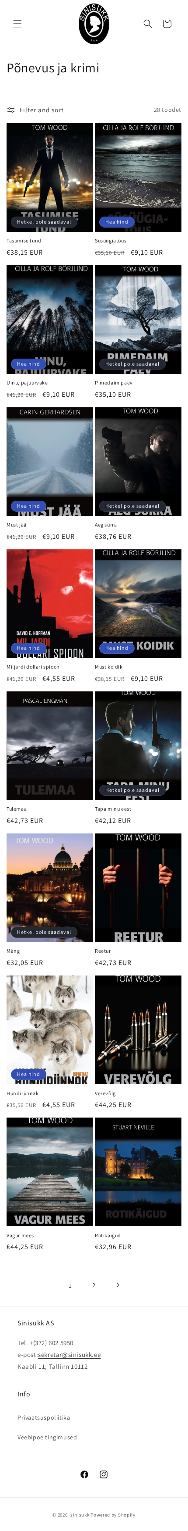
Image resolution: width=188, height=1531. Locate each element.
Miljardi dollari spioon (33, 666)
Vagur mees (20, 1235)
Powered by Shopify (113, 1515)
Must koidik (109, 666)
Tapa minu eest (113, 808)
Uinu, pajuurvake (27, 382)
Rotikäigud (108, 1235)
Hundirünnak (23, 1093)
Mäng (13, 950)
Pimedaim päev (114, 382)
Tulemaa (17, 808)
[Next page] (117, 1285)
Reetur (103, 950)
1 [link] (70, 1285)
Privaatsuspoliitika (43, 1417)
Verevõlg (105, 1093)
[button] (17, 23)
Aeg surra (106, 524)
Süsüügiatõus (110, 240)
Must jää (17, 524)
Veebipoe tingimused (47, 1437)
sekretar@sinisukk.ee (69, 1354)
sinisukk (80, 1515)
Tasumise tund (24, 240)
